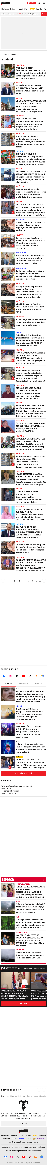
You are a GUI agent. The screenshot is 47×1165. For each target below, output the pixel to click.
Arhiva (38, 581)
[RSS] (36, 676)
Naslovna (5, 54)
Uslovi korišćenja (34, 1151)
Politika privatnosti (19, 1151)
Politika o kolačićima (37, 1147)
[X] (17, 676)
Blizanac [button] (13, 1096)
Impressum (23, 1147)
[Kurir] (5, 3)
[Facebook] (4, 676)
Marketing (6, 1147)
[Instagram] (10, 676)
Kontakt (15, 1147)
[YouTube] (23, 676)
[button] (44, 1090)
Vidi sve (23, 1003)
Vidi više (23, 1123)
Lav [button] (24, 1096)
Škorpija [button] (42, 1096)
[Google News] (43, 676)
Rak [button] (19, 1096)
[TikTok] (30, 676)
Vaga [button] (36, 1096)
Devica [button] (29, 1096)
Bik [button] (8, 1096)
